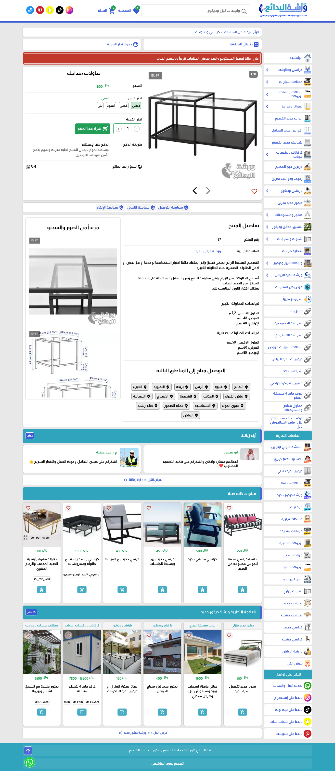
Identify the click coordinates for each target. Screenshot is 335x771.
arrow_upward (28, 751)
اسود (111, 105)
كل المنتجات (233, 32)
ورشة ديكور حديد (208, 251)
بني (100, 105)
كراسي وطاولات (207, 32)
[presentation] (208, 191)
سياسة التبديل (141, 207)
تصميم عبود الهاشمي (167, 763)
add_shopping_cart (242, 589)
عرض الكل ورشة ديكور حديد (142, 733)
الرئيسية (252, 32)
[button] (129, 10)
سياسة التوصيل (173, 207)
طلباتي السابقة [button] (244, 44)
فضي (124, 105)
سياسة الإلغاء (110, 207)
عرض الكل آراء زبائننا (142, 480)
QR (30, 166)
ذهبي (136, 105)
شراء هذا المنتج (92, 129)
